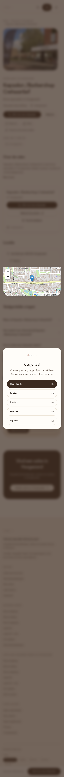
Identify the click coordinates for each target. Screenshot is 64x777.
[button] (32, 278)
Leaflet (39, 294)
